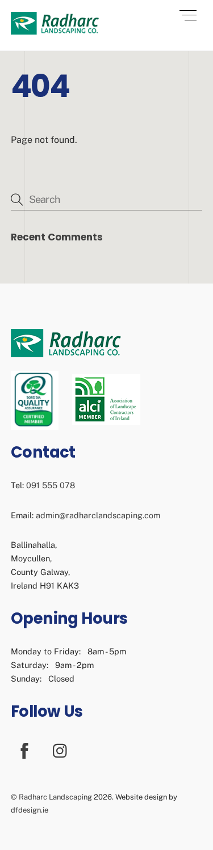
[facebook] (26, 750)
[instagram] (62, 750)
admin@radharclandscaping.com (98, 515)
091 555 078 (50, 485)
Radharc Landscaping (55, 797)
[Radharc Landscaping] (55, 29)
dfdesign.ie (29, 810)
